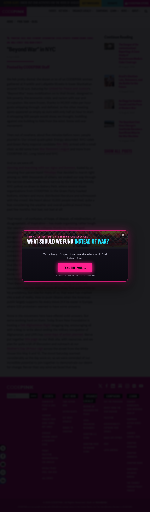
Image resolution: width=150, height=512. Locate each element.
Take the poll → (75, 267)
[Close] (123, 235)
